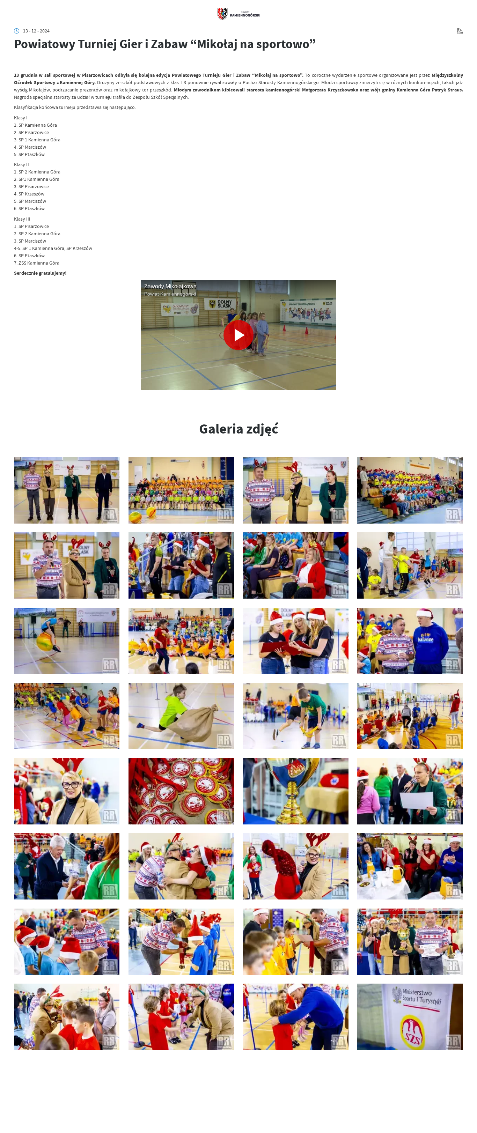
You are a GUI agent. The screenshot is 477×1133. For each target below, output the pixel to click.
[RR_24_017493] (181, 490)
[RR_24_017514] (181, 641)
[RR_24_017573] (181, 942)
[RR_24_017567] (410, 866)
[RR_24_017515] (295, 641)
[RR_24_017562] (66, 866)
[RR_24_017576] (295, 942)
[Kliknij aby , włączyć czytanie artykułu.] (18, 63)
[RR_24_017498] (181, 565)
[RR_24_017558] (66, 791)
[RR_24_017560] (295, 791)
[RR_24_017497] (66, 565)
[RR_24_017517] (66, 716)
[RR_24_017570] (66, 942)
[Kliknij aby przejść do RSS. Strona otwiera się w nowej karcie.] (460, 31)
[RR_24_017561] (410, 791)
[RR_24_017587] (410, 1017)
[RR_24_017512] (410, 565)
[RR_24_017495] (295, 490)
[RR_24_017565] (295, 866)
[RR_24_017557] (410, 716)
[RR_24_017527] (181, 716)
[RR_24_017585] (295, 1017)
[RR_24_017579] (410, 942)
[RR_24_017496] (410, 490)
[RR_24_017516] (410, 641)
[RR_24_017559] (181, 791)
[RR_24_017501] (295, 565)
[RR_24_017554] (295, 716)
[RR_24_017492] (66, 490)
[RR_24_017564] (181, 866)
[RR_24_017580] (66, 1017)
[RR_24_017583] (181, 1017)
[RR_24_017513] (66, 641)
